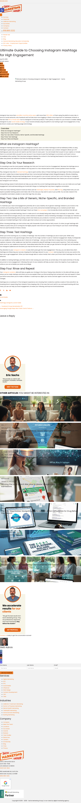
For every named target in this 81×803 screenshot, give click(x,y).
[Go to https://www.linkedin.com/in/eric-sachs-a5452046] (40, 660)
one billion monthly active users (26, 115)
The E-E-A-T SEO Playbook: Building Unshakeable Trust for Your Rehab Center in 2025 (39, 538)
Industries (6, 19)
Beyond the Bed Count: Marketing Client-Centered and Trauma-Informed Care (37, 564)
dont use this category (9, 452)
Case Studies (7, 735)
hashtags (3, 303)
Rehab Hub (6, 35)
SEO (4, 681)
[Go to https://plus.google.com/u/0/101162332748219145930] (40, 658)
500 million (49, 115)
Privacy (5, 748)
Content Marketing (8, 532)
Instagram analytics (9, 272)
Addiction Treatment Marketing (13, 704)
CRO (4, 694)
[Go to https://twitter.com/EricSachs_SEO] (40, 655)
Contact (5, 28)
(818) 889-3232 (4, 776)
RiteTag (60, 190)
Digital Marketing (7, 559)
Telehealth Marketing (10, 710)
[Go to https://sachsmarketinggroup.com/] (40, 651)
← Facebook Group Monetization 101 (11, 306)
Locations (6, 726)
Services (5, 17)
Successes (6, 24)
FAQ (4, 37)
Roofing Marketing (8, 715)
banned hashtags (22, 172)
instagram (9, 303)
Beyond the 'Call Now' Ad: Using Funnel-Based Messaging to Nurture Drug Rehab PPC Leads (40, 431)
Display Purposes (49, 190)
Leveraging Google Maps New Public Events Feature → (17, 308)
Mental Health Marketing (11, 708)
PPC (2, 425)
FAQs (4, 746)
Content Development (10, 692)
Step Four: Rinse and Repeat (9, 139)
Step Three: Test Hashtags (9, 137)
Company (6, 26)
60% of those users (14, 120)
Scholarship (6, 742)
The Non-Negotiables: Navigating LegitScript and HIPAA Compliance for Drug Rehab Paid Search (39, 512)
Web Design (7, 690)
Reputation (5, 479)
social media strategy (18, 122)
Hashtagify (40, 190)
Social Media (4, 297)
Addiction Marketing (9, 21)
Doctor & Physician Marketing (12, 706)
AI (1, 398)
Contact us (3, 635)
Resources (6, 737)
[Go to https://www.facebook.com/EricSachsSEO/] (40, 653)
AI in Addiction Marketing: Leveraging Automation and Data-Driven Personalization (39, 404)
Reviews (5, 733)
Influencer (6, 688)
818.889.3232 (4, 1)
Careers (5, 739)
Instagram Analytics (20, 250)
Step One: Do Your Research (9, 133)
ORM (4, 696)
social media (17, 303)
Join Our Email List (6, 673)
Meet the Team (8, 724)
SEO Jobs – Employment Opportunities (15, 43)
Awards (5, 731)
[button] (2, 10)
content (51, 252)
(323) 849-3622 (5, 768)
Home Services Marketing (11, 713)
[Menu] (1, 14)
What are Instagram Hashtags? (10, 131)
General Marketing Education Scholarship (16, 41)
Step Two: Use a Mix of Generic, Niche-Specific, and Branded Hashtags (22, 135)
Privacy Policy (7, 45)
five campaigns (42, 210)
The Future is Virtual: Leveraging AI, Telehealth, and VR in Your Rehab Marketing (37, 457)
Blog (4, 39)
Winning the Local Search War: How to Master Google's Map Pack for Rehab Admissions (35, 485)
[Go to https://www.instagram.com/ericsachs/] (40, 662)
